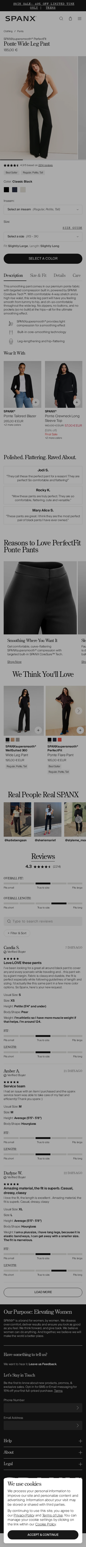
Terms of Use (52, 1515)
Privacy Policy (24, 1515)
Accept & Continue (43, 1534)
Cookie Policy (45, 1524)
